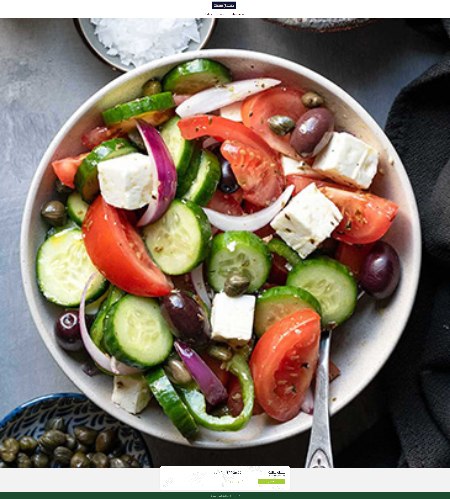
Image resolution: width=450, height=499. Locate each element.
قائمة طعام (238, 14)
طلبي (221, 14)
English (208, 14)
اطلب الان (271, 481)
